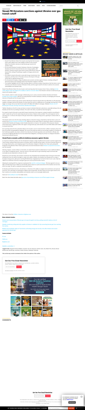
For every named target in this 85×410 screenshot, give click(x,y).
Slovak (22, 250)
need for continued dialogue (38, 163)
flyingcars (8, 5)
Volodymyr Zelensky (33, 250)
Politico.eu (4, 239)
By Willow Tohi (75, 60)
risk (44, 248)
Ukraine (26, 250)
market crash (39, 248)
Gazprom (33, 248)
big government (14, 248)
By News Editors (75, 86)
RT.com (4, 236)
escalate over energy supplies (9, 96)
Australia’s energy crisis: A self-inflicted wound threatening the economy (74, 57)
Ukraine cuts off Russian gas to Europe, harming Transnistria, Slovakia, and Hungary (74, 150)
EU (30, 248)
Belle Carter (12, 17)
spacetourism (31, 5)
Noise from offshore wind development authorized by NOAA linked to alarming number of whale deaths (75, 64)
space (43, 5)
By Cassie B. (75, 134)
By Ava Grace (75, 99)
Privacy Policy (42, 405)
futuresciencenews (51, 5)
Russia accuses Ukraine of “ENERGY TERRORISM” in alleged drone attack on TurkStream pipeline (75, 72)
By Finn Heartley (75, 159)
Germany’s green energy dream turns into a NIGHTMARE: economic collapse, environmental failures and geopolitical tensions (75, 171)
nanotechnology (17, 5)
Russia (53, 248)
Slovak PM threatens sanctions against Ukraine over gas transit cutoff (74, 90)
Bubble (20, 248)
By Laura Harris (75, 81)
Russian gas (11, 250)
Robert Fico (48, 248)
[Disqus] (31, 338)
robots (38, 5)
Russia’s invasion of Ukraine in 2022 (17, 121)
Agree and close (72, 402)
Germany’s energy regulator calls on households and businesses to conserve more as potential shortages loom (75, 103)
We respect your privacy (36, 401)
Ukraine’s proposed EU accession (52, 145)
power (24, 5)
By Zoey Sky (75, 67)
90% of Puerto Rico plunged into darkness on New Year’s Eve (75, 185)
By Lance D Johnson (76, 153)
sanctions (17, 250)
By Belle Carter (75, 92)
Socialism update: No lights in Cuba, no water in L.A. (74, 84)
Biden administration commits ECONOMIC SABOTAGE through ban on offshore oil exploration (74, 157)
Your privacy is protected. (9, 270)
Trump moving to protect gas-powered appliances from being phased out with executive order (75, 96)
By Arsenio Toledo (76, 121)
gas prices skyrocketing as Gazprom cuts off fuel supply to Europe (38, 177)
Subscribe (71, 408)
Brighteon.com (6, 241)
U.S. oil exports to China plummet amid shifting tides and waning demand (75, 144)
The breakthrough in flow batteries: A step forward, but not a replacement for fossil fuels (75, 138)
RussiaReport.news (13, 174)
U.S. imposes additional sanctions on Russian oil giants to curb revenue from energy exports (75, 79)
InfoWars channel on (22, 214)
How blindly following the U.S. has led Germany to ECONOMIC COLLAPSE (75, 163)
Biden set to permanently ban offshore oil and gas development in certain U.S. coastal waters (75, 110)
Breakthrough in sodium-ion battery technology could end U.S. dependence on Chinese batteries (75, 131)
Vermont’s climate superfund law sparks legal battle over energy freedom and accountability (75, 125)
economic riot (25, 248)
